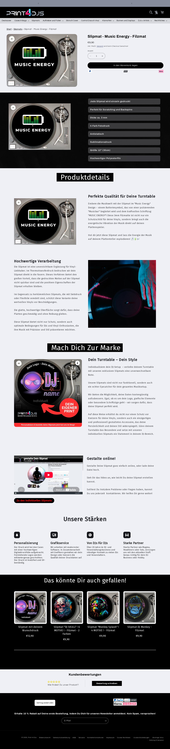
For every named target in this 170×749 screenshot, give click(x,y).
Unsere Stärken (85, 519)
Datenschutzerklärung (61, 737)
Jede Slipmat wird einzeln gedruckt (110, 101)
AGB (74, 737)
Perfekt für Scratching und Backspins (111, 109)
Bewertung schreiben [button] (106, 683)
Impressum (110, 737)
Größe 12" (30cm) (100, 150)
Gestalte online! (101, 458)
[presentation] (150, 12)
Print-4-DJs (32, 737)
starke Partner (133, 543)
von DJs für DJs (97, 543)
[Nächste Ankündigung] (131, 3)
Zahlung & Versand (156, 740)
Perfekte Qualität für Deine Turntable (121, 196)
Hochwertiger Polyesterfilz (105, 158)
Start (9, 29)
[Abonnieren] (105, 721)
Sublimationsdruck (101, 142)
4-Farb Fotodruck (100, 126)
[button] (151, 12)
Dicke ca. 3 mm (98, 117)
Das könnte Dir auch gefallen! (85, 580)
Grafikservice (60, 543)
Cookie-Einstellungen (141, 737)
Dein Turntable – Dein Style (112, 359)
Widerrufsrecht (45, 737)
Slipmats (18, 29)
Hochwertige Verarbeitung (37, 261)
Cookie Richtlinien (124, 737)
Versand (100, 46)
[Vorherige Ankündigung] (38, 3)
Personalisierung (26, 543)
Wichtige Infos (157, 737)
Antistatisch (97, 134)
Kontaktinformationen (95, 737)
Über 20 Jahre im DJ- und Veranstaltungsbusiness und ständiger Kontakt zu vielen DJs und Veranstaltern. (102, 551)
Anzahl (90, 51)
